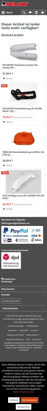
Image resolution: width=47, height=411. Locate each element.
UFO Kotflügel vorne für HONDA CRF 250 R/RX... (23, 197)
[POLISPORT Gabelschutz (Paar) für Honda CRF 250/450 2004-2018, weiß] (23, 51)
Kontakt (34, 330)
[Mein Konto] (36, 12)
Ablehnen (14, 400)
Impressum (36, 339)
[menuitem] (7, 12)
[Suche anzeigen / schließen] (23, 12)
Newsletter (24, 330)
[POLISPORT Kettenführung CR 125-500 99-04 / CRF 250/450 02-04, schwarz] (23, 95)
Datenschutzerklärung (14, 339)
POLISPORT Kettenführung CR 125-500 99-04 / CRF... (22, 110)
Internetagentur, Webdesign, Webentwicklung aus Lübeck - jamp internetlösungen (23, 346)
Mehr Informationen (23, 391)
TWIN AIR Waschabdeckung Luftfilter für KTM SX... (23, 153)
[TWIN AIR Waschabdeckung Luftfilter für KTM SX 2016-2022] (23, 138)
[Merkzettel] (30, 12)
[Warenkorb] (42, 12)
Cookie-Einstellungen (15, 326)
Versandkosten (9, 319)
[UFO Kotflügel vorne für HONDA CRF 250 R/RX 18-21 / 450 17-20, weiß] (23, 182)
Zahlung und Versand (15, 335)
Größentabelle (32, 326)
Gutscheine (12, 330)
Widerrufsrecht (32, 335)
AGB (27, 339)
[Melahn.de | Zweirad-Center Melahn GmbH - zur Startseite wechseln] (15, 6)
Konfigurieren (23, 407)
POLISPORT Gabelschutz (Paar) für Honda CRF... (20, 66)
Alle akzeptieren (29, 400)
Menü (9, 12)
